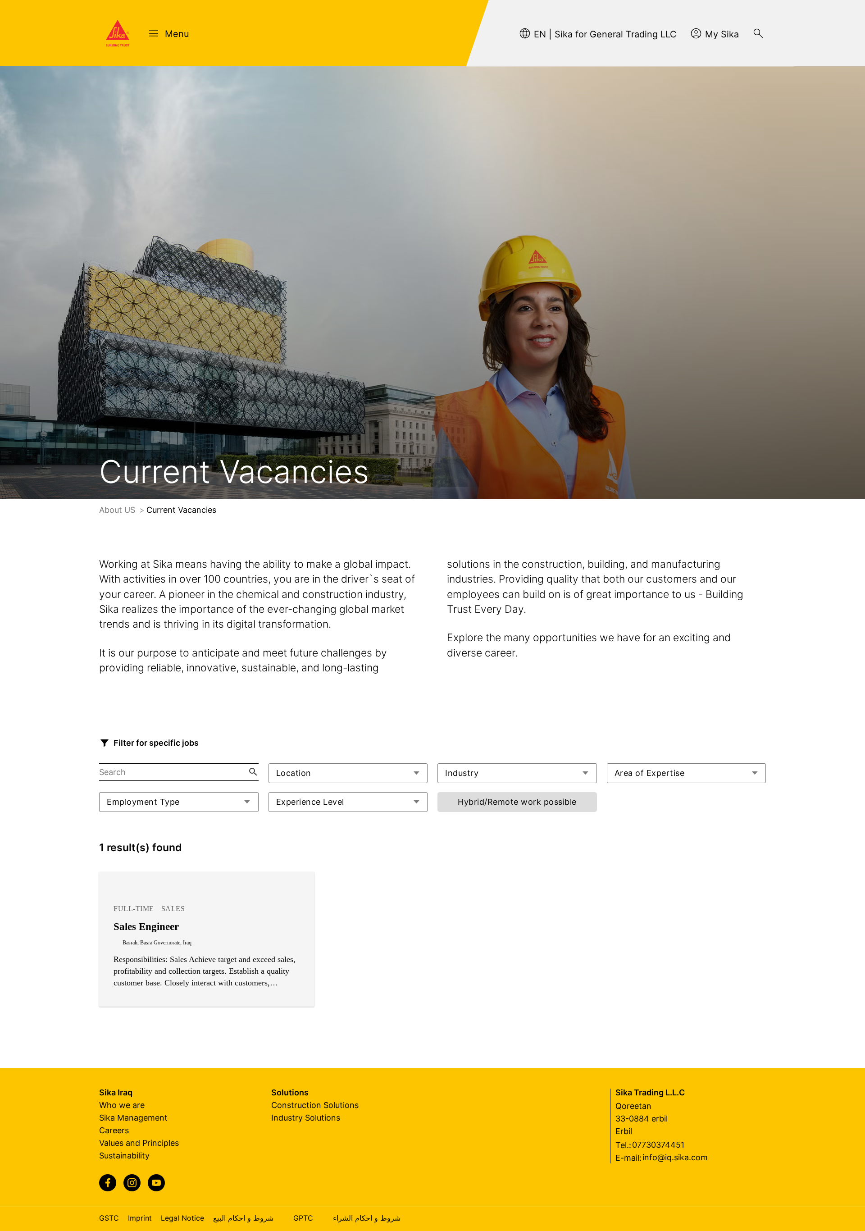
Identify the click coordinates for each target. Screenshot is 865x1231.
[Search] (758, 33)
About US (118, 510)
